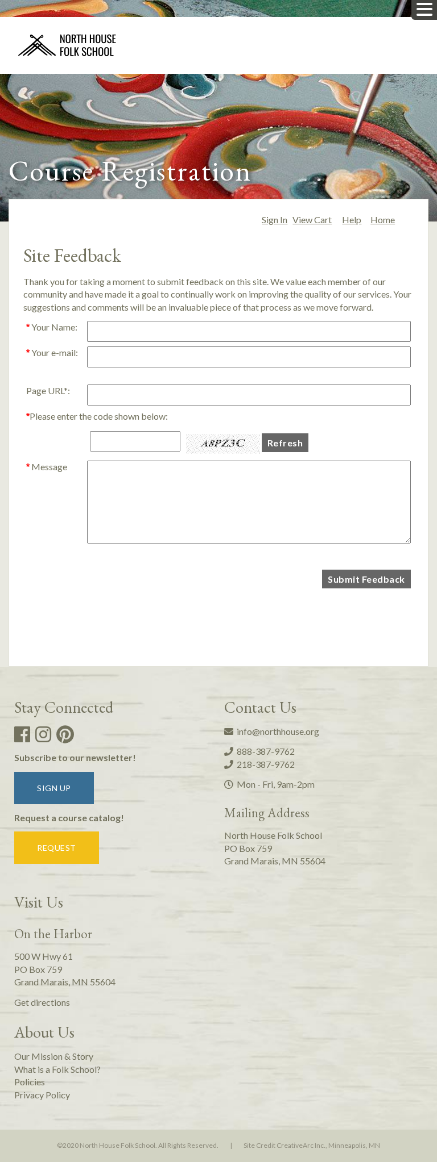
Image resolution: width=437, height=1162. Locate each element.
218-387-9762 (264, 764)
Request (56, 847)
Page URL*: (48, 390)
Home (382, 219)
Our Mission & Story (53, 1056)
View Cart (312, 219)
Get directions (42, 1002)
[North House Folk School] (67, 46)
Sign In (274, 219)
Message (46, 466)
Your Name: (51, 326)
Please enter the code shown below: (97, 416)
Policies (29, 1081)
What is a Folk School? (57, 1069)
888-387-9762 (264, 751)
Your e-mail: (52, 352)
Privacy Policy (42, 1094)
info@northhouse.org (276, 731)
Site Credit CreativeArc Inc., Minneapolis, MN (312, 1145)
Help (351, 219)
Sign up (54, 788)
